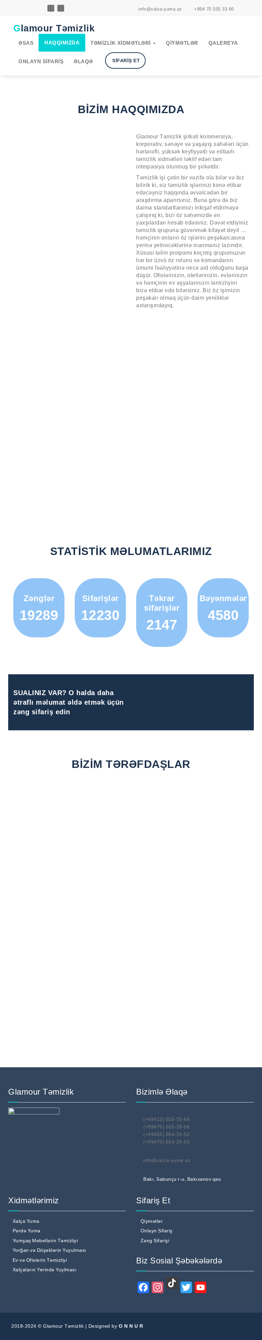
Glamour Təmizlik (53, 28)
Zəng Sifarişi (155, 1240)
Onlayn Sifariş (157, 1230)
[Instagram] (157, 1287)
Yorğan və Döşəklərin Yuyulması (49, 1250)
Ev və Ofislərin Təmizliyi (40, 1260)
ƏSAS (25, 43)
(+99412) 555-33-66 (166, 1119)
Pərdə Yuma (27, 1230)
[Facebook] (143, 1287)
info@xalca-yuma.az (159, 9)
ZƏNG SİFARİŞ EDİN (206, 698)
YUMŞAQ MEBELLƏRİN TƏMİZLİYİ (119, 78)
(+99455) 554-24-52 (166, 1134)
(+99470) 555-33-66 (166, 1126)
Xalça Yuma (26, 1221)
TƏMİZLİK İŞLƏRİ (112, 130)
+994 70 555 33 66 (213, 9)
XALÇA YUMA (107, 56)
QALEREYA (223, 43)
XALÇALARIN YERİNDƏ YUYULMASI (119, 118)
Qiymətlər (152, 1221)
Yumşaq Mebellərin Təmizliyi (45, 1240)
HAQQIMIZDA (61, 42)
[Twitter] (186, 1287)
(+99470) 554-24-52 (166, 1142)
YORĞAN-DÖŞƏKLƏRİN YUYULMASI (119, 94)
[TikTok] (172, 1283)
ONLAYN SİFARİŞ (40, 61)
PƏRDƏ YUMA (108, 65)
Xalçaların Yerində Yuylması (45, 1269)
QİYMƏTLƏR (182, 43)
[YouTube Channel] (200, 1287)
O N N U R (131, 1326)
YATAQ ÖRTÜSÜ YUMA (118, 106)
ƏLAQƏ (83, 61)
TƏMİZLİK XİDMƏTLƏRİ (121, 43)
